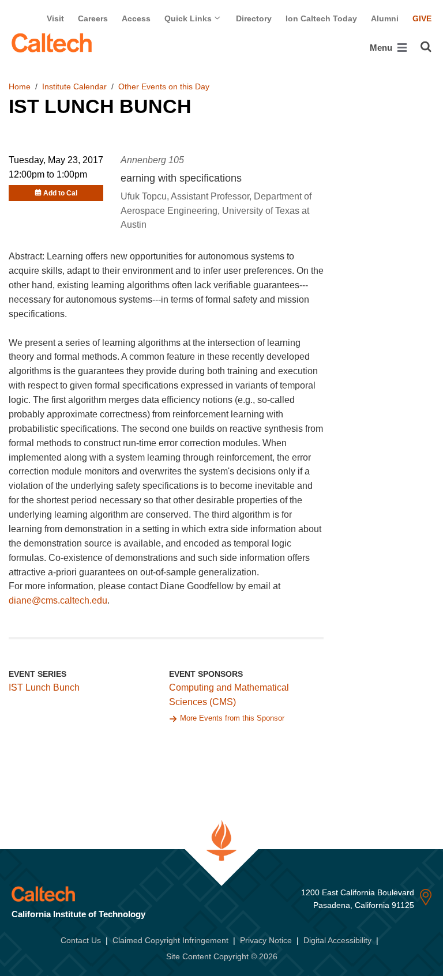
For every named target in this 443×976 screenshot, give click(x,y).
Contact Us (81, 940)
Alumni (385, 18)
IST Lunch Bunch (44, 687)
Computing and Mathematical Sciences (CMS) (229, 695)
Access (136, 18)
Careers (93, 18)
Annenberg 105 (152, 160)
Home (20, 86)
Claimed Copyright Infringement (170, 940)
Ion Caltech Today (321, 18)
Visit (55, 18)
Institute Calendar (74, 86)
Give (421, 18)
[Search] (426, 46)
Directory (254, 18)
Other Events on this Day (163, 86)
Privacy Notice (266, 940)
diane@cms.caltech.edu (58, 600)
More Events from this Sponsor (232, 718)
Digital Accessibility (337, 940)
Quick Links (189, 18)
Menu (382, 47)
